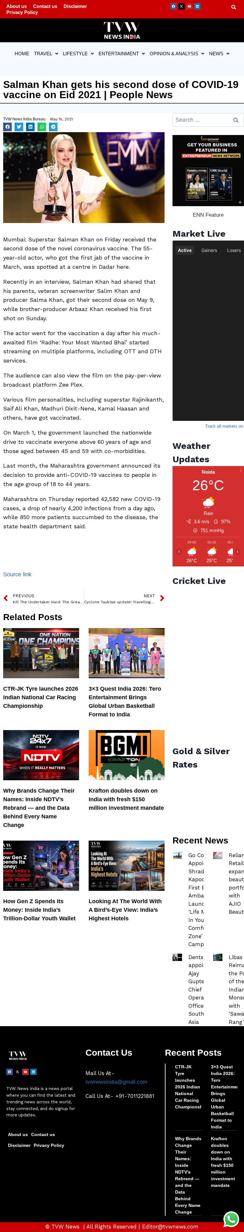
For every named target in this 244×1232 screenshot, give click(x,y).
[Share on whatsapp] (41, 127)
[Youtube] (189, 6)
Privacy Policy (22, 12)
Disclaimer (75, 6)
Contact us (45, 6)
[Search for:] (208, 120)
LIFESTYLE (75, 53)
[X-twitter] (181, 6)
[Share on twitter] (19, 127)
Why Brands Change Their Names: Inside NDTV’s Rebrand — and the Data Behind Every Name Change (39, 808)
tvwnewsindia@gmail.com (116, 1082)
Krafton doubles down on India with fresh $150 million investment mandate (126, 799)
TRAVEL (43, 53)
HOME (22, 53)
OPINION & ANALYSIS (174, 53)
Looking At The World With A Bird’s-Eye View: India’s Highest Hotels (125, 910)
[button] (46, 53)
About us (16, 6)
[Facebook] (173, 6)
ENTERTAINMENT (118, 53)
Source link (17, 574)
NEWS (216, 53)
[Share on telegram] (53, 127)
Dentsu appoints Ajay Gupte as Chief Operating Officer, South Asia (201, 989)
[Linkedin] (197, 6)
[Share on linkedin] (30, 127)
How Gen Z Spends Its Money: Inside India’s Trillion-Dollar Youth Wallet (39, 910)
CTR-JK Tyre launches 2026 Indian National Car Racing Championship (40, 697)
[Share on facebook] (7, 127)
